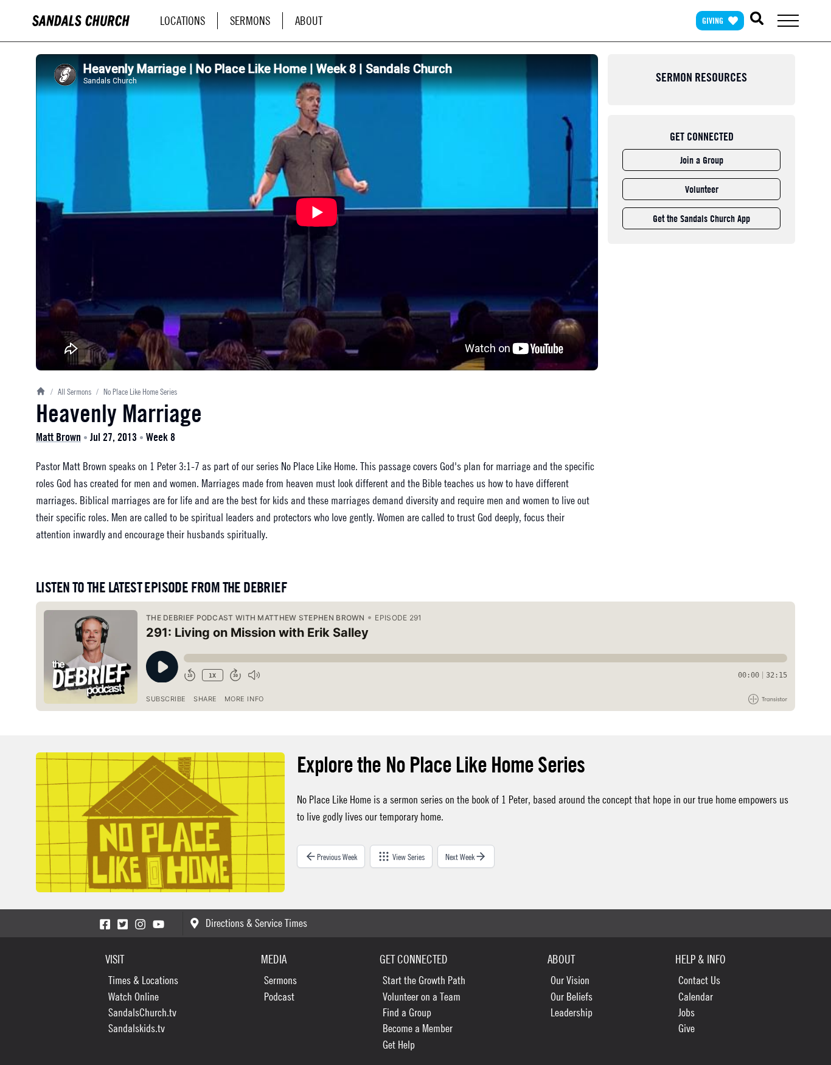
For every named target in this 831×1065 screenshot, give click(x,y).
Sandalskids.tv (136, 1028)
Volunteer (701, 189)
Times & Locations (143, 980)
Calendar (695, 996)
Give (686, 1028)
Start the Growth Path (424, 980)
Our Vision (570, 980)
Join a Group (701, 160)
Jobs (686, 1012)
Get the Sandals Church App (701, 218)
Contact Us (699, 980)
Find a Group (407, 1012)
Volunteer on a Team (422, 996)
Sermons (250, 20)
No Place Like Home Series (136, 391)
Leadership (572, 1012)
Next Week (460, 856)
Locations (182, 20)
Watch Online (133, 996)
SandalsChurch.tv (142, 1012)
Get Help (399, 1044)
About (308, 20)
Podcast (279, 996)
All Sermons (70, 391)
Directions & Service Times (256, 923)
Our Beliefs (572, 996)
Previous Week (337, 856)
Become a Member (418, 1028)
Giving (712, 20)
